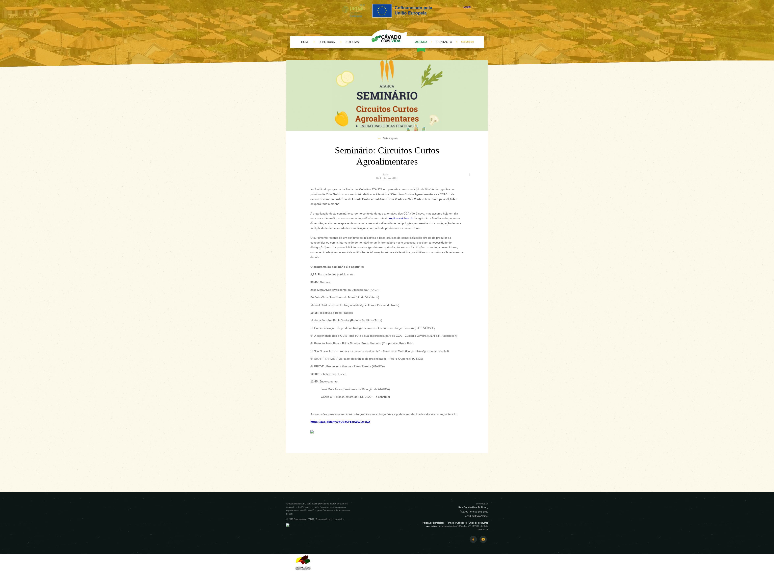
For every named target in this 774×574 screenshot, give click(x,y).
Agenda (421, 42)
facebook (467, 42)
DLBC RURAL (327, 42)
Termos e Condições (456, 523)
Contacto (444, 42)
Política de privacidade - (434, 523)
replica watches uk (401, 218)
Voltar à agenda (390, 138)
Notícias (352, 42)
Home (305, 42)
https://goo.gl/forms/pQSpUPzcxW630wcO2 (340, 421)
